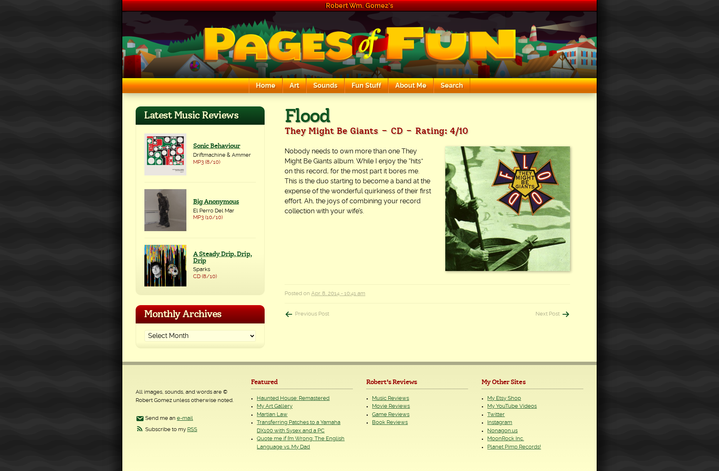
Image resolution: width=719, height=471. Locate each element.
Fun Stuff (366, 85)
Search (452, 85)
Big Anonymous (216, 201)
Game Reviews (390, 414)
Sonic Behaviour (216, 146)
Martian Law (272, 414)
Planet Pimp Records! (514, 447)
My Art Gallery (275, 406)
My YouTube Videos (512, 406)
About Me (410, 85)
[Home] (359, 45)
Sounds (325, 85)
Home (265, 85)
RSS (192, 429)
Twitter (496, 414)
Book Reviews (390, 422)
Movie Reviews (391, 406)
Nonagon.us (502, 431)
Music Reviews (390, 398)
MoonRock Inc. (505, 438)
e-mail (185, 418)
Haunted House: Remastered (293, 398)
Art (294, 85)
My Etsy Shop (504, 398)
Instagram (499, 422)
